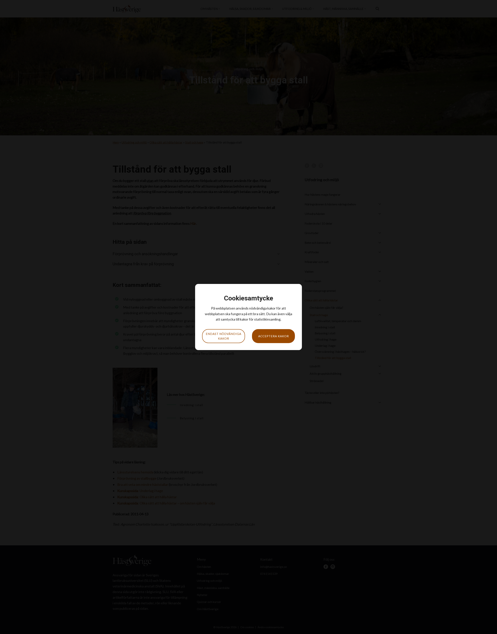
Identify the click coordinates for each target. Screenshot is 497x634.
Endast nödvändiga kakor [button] (223, 336)
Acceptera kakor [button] (273, 336)
